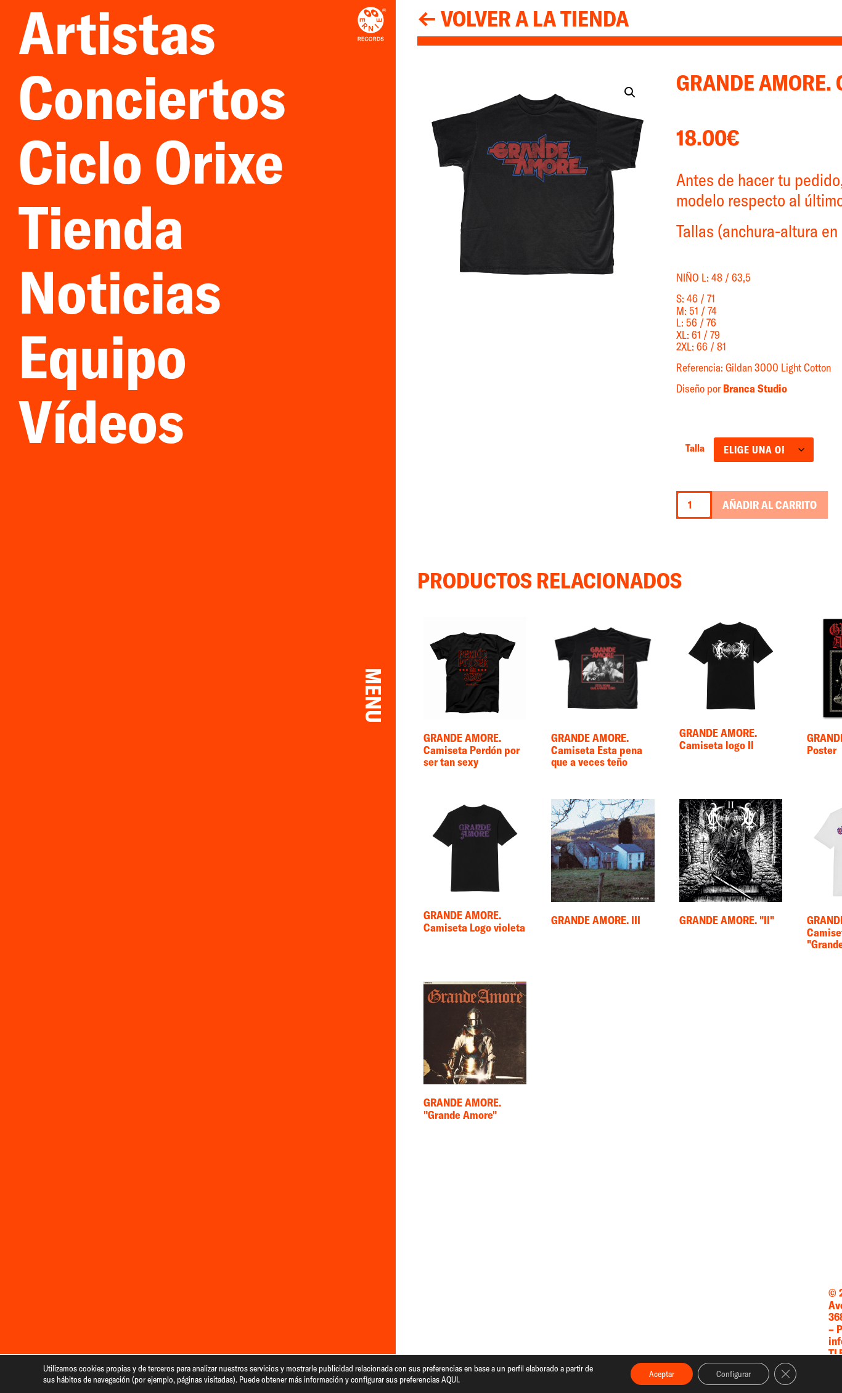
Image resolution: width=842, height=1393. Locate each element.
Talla (695, 448)
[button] (630, 92)
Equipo (102, 356)
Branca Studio (755, 388)
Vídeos (101, 421)
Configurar (733, 1373)
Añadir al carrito (769, 505)
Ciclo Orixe (151, 161)
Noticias (132, 291)
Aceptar (661, 1373)
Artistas (129, 32)
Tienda (113, 227)
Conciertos (152, 97)
